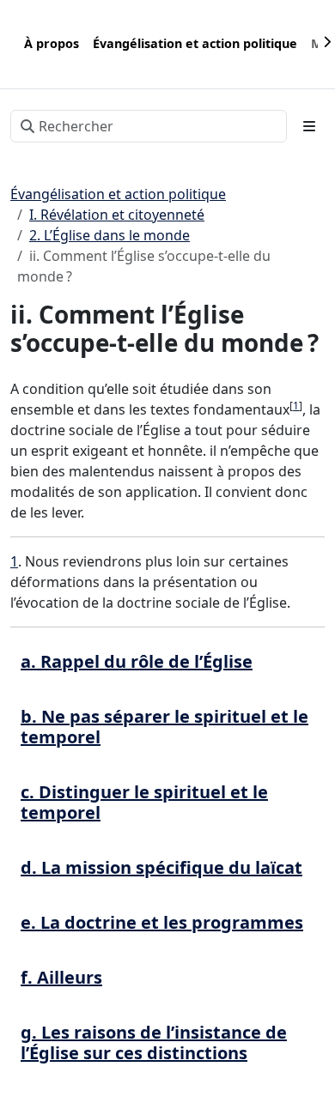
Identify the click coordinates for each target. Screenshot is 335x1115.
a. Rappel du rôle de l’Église (137, 661)
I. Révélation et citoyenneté (116, 214)
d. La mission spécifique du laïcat (161, 867)
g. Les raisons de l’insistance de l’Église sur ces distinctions (154, 1042)
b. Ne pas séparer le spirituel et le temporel (164, 726)
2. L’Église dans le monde (109, 235)
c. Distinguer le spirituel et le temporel (144, 802)
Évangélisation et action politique (118, 194)
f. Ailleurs (61, 977)
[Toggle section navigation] (309, 126)
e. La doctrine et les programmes (162, 922)
